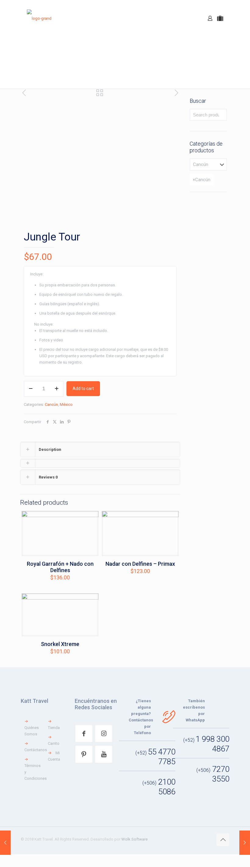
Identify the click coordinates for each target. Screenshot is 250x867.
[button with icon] (84, 733)
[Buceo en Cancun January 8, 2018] (244, 843)
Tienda (54, 727)
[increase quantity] (56, 388)
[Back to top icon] (222, 839)
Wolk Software (134, 839)
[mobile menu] (189, 18)
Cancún (51, 404)
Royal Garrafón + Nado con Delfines (60, 567)
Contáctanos (35, 750)
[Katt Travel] (39, 18)
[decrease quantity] (30, 388)
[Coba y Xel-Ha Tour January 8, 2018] (5, 843)
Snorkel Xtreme (60, 644)
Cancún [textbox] (201, 179)
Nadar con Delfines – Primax (140, 564)
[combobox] (201, 179)
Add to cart (83, 388)
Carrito (53, 743)
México (66, 404)
